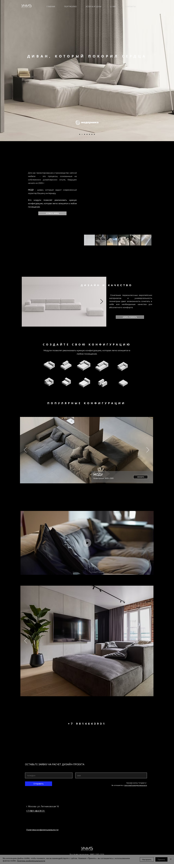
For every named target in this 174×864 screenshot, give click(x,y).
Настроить (146, 859)
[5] (84, 134)
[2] (82, 134)
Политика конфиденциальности (31, 860)
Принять (161, 859)
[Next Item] (101, 301)
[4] (89, 134)
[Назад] (25, 450)
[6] (94, 134)
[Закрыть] (170, 859)
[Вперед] (147, 450)
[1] (79, 134)
